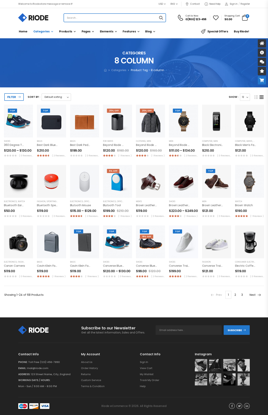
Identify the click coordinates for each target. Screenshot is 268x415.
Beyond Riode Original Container (124, 145)
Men (149, 141)
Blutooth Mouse (80, 205)
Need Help (215, 3)
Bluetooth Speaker (49, 205)
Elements (106, 31)
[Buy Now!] (262, 80)
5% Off (113, 170)
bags (39, 141)
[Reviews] (262, 71)
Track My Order (149, 380)
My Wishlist (146, 374)
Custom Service (91, 380)
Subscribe (235, 330)
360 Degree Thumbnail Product (25, 145)
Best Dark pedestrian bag (86, 145)
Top (12, 110)
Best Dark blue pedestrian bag (57, 145)
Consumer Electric (245, 261)
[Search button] (161, 17)
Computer (207, 141)
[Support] (262, 62)
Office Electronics (94, 201)
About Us (86, 362)
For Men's (108, 141)
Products (65, 31)
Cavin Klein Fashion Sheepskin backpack (63, 266)
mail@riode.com (37, 368)
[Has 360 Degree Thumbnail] (10, 116)
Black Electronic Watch (217, 145)
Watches (258, 141)
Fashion (41, 201)
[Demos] (262, 43)
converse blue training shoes (123, 266)
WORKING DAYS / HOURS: (34, 380)
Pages (86, 31)
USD (161, 3)
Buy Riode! (241, 31)
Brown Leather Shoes (183, 205)
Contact (195, 3)
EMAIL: (22, 368)
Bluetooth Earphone (17, 205)
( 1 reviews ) (125, 155)
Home (23, 31)
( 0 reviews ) (26, 155)
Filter (11, 97)
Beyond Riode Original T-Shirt (155, 145)
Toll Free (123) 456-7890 (44, 362)
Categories (41, 31)
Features (129, 31)
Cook (259, 261)
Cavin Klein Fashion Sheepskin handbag (96, 266)
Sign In (144, 362)
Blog (148, 31)
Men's (249, 141)
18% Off (146, 236)
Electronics (10, 201)
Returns (86, 374)
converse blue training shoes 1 (156, 266)
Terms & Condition (93, 386)
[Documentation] (262, 53)
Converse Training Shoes (185, 266)
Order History (89, 368)
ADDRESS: (24, 374)
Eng (172, 3)
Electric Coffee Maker (249, 266)
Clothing (141, 141)
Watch (21, 201)
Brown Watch (244, 205)
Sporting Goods (55, 201)
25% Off (114, 110)
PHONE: (23, 362)
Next (253, 295)
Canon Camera (14, 266)
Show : (233, 97)
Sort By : (34, 97)
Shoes (7, 141)
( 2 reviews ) (59, 155)
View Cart (146, 368)
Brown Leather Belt (148, 205)
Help (143, 386)
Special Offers (217, 31)
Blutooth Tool (112, 205)
